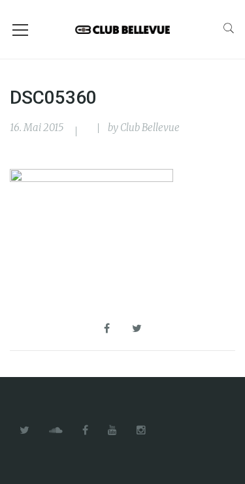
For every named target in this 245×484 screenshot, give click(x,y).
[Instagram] (141, 430)
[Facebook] (85, 430)
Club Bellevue (150, 127)
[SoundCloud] (56, 430)
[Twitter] (24, 430)
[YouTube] (112, 430)
